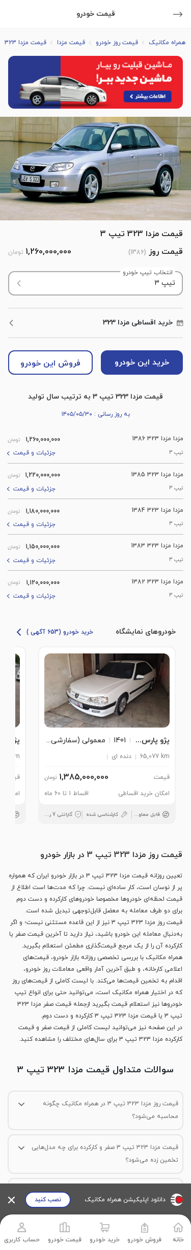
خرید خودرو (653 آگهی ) (59, 632)
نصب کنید (48, 1200)
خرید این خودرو (142, 362)
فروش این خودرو (50, 363)
